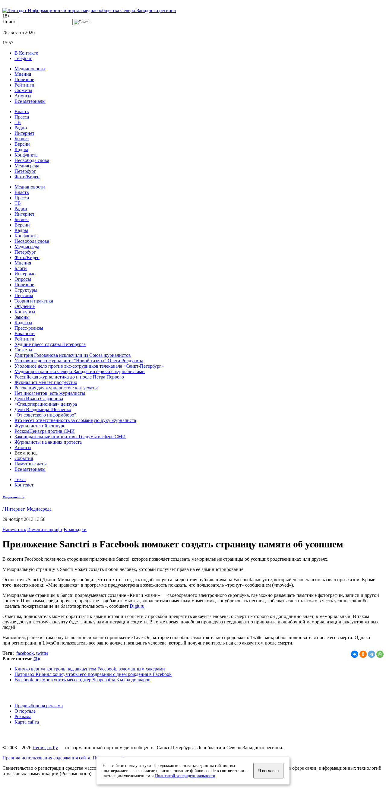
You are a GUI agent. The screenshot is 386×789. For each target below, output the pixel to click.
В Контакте (26, 52)
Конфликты (26, 154)
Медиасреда (26, 165)
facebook (25, 653)
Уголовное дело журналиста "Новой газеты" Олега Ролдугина (78, 360)
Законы (22, 317)
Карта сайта (26, 721)
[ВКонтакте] (354, 654)
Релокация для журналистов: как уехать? (56, 387)
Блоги (20, 268)
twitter (42, 653)
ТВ (17, 122)
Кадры (21, 149)
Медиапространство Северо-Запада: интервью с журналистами (79, 371)
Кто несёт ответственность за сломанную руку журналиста (75, 420)
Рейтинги (24, 84)
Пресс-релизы (28, 328)
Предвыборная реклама (38, 705)
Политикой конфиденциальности (185, 775)
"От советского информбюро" (45, 414)
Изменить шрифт (44, 529)
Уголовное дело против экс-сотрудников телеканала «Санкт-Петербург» (89, 366)
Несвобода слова (31, 160)
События (23, 458)
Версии (22, 144)
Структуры (25, 290)
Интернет (24, 133)
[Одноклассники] (363, 654)
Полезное (24, 79)
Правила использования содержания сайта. (46, 757)
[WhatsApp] (380, 654)
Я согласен (268, 770)
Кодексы (23, 322)
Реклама (22, 716)
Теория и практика (33, 300)
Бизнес (21, 138)
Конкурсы (24, 311)
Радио (20, 127)
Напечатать (14, 529)
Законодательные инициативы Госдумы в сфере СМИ (70, 436)
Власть (21, 111)
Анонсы (22, 95)
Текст (20, 479)
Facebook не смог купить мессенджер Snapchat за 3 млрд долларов (82, 679)
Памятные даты (30, 463)
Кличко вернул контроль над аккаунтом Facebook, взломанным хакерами (89, 668)
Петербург (25, 171)
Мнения (22, 74)
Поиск (9, 21)
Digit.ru (137, 606)
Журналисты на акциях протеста (48, 442)
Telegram (23, 58)
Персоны (23, 295)
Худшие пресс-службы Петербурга (50, 344)
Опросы (22, 279)
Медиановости (29, 68)
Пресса (21, 116)
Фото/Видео (27, 176)
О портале (25, 711)
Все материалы (30, 101)
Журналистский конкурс (39, 425)
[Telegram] (371, 654)
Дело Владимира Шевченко (42, 409)
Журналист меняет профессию (45, 382)
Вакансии (24, 333)
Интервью (25, 273)
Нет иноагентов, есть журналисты (49, 393)
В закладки (75, 529)
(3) (36, 658)
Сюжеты (23, 90)
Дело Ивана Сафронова (38, 398)
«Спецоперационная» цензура (45, 404)
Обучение (24, 306)
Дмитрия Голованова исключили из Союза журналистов (72, 355)
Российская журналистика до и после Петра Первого (69, 376)
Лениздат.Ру (45, 747)
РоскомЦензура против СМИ (44, 431)
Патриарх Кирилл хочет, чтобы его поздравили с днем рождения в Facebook (93, 674)
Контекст (23, 484)
